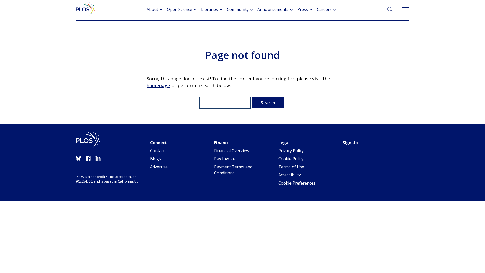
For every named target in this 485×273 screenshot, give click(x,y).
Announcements (272, 9)
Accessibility (289, 175)
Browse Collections (283, 30)
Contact (157, 150)
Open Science (179, 9)
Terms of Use (291, 167)
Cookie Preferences (297, 183)
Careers (324, 9)
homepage (158, 85)
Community (238, 9)
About (152, 9)
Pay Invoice (224, 159)
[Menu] (405, 9)
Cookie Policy (290, 159)
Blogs (155, 159)
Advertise (159, 167)
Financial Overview (231, 150)
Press (302, 9)
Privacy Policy (291, 150)
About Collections (241, 30)
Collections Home (200, 30)
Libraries (209, 9)
